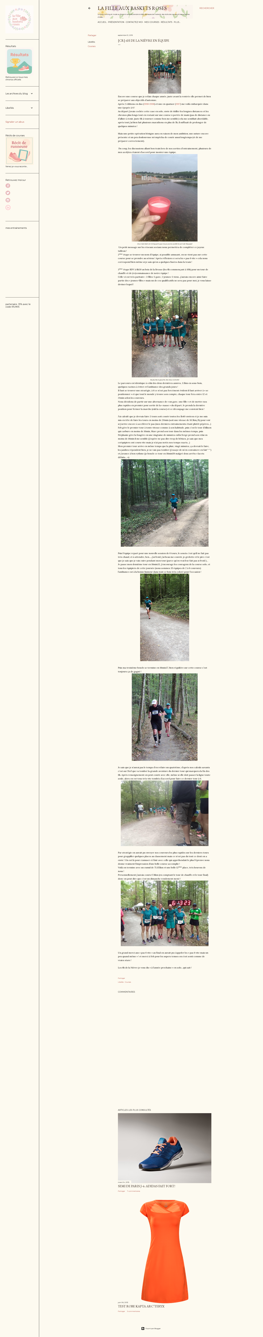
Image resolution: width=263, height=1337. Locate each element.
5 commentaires (133, 1311)
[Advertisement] (164, 1083)
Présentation (116, 22)
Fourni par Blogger (153, 1328)
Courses (91, 46)
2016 (146, 104)
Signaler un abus (14, 122)
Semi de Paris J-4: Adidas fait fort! (146, 1186)
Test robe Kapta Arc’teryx (141, 1306)
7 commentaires (133, 1191)
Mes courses (151, 22)
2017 (178, 104)
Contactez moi (134, 22)
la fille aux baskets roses (132, 8)
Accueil (102, 22)
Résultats (166, 22)
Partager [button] (92, 35)
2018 (152, 104)
